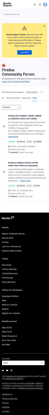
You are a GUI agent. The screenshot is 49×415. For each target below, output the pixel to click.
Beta (4, 300)
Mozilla (8, 218)
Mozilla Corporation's (17, 376)
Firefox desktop (9, 269)
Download (6, 265)
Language (6, 359)
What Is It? (7, 332)
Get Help (6, 344)
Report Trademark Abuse (13, 234)
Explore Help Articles (11, 251)
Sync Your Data (9, 340)
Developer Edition (10, 296)
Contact (5, 411)
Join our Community (11, 246)
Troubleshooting (26, 191)
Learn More (24, 52)
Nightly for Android (11, 313)
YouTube (7, 370)
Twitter (5, 242)
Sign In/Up (7, 327)
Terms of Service (9, 398)
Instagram (11, 370)
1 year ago (29, 152)
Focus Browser (9, 282)
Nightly (5, 309)
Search (35, 5)
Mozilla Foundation (14, 379)
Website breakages (27, 146)
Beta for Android (9, 305)
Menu (40, 5)
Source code (7, 238)
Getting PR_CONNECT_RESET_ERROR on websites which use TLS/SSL (24, 117)
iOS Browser (7, 278)
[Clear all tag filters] (41, 92)
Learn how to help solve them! (16, 81)
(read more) (13, 137)
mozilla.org (7, 394)
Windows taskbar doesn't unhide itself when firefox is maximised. (23, 164)
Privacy (5, 403)
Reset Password (9, 336)
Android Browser (9, 273)
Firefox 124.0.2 (32, 92)
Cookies (5, 407)
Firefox (13, 146)
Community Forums (12, 14)
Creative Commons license (30, 388)
